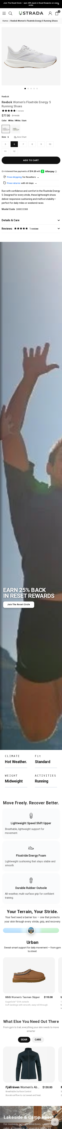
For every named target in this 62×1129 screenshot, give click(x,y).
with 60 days (29, 183)
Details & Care (11, 220)
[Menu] (4, 13)
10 (50, 144)
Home (5, 21)
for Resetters (30, 177)
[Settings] (50, 13)
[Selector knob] (31, 930)
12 (14, 151)
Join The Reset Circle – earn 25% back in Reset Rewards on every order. (31, 4)
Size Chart (21, 137)
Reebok (5, 96)
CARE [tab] (38, 1039)
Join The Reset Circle (18, 604)
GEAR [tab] (24, 1039)
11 (5, 151)
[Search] (10, 13)
